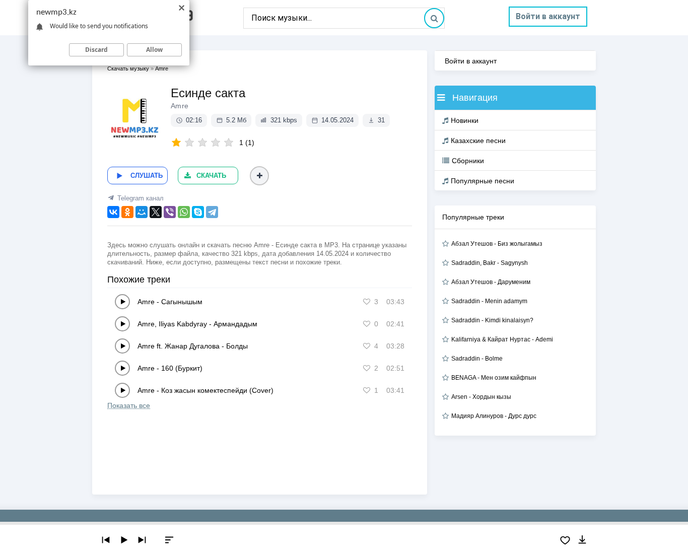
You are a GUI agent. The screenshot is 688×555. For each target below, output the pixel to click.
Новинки (464, 120)
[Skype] (198, 212)
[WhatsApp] (184, 212)
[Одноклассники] (127, 212)
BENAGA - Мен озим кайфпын (493, 377)
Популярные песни (482, 181)
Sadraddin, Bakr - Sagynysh (489, 262)
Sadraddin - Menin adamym (489, 301)
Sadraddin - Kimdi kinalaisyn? (492, 320)
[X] (156, 212)
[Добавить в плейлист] (259, 175)
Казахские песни (478, 140)
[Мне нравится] (366, 301)
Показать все (128, 405)
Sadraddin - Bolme (477, 358)
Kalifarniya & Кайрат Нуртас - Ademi (502, 339)
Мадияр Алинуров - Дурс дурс (493, 416)
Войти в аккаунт (548, 16)
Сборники (468, 161)
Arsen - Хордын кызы (481, 396)
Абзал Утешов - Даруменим (490, 282)
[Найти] (434, 18)
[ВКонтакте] (113, 212)
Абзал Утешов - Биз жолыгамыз (496, 243)
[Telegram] (212, 212)
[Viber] (170, 212)
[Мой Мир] (141, 212)
